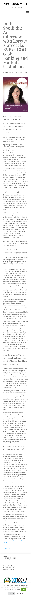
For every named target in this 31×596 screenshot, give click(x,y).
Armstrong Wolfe (9, 72)
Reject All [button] (11, 593)
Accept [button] (23, 589)
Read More (19, 593)
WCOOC (5, 74)
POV (25, 72)
